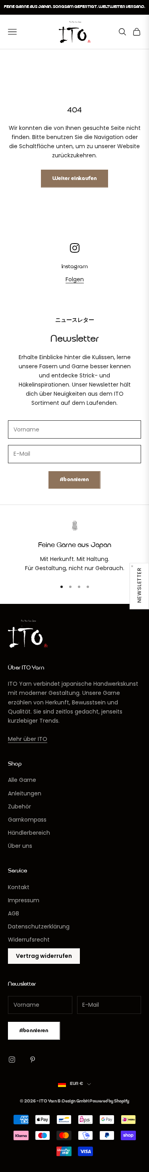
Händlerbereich (29, 833)
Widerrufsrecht (29, 940)
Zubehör (19, 806)
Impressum (23, 900)
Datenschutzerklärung (39, 926)
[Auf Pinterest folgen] (33, 1060)
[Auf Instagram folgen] (12, 1060)
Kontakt (18, 887)
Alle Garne (22, 780)
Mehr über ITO (27, 739)
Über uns (20, 846)
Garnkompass (27, 820)
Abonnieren (74, 479)
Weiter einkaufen (74, 178)
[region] (74, 547)
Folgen (75, 279)
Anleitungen (24, 793)
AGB (13, 913)
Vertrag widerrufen (44, 956)
